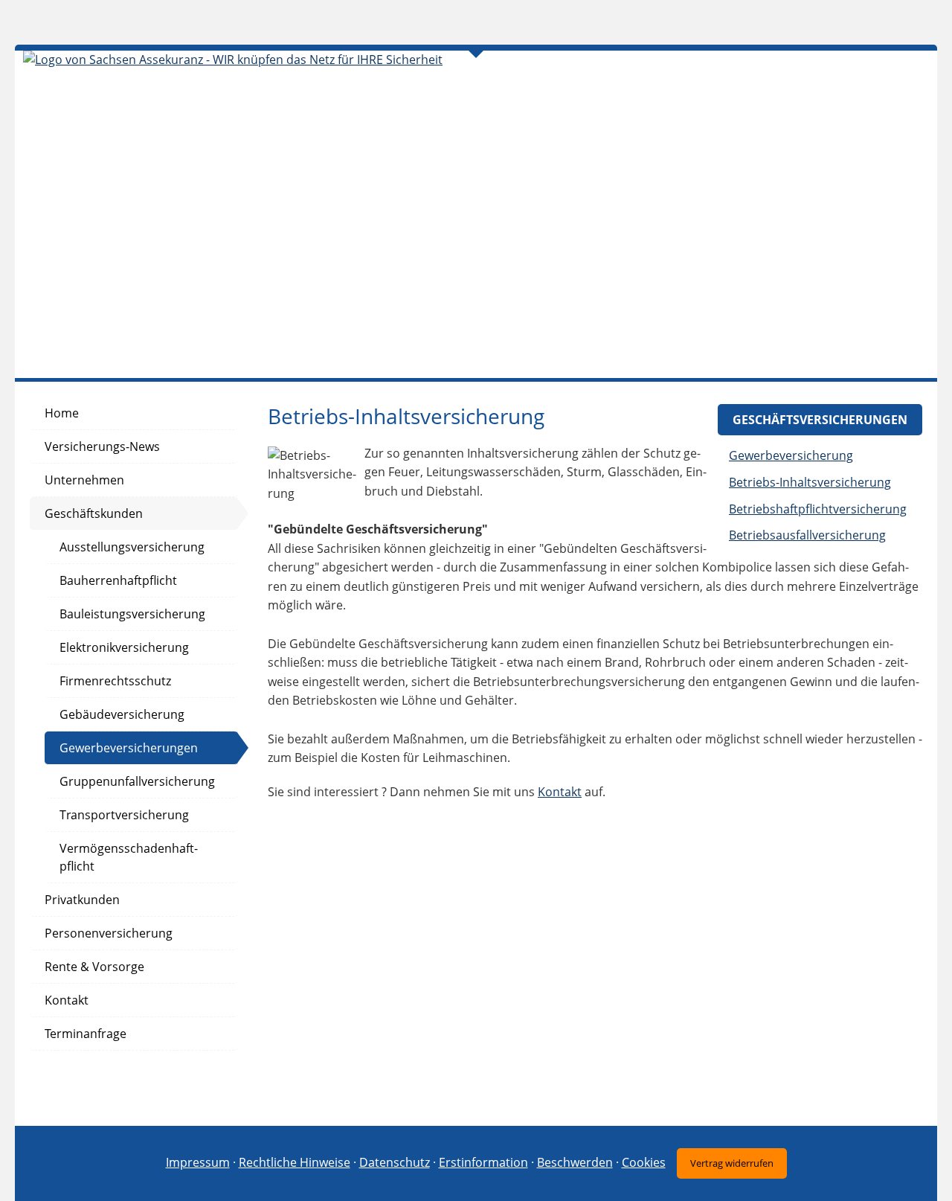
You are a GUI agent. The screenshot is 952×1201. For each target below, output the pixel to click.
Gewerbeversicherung (791, 455)
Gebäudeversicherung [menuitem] (122, 714)
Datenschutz (394, 1162)
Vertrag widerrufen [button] (732, 1163)
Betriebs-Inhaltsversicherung (810, 482)
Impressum (198, 1162)
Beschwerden (575, 1162)
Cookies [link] (644, 1162)
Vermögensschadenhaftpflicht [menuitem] (129, 857)
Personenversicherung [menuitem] (109, 933)
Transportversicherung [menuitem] (124, 815)
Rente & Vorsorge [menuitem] (94, 966)
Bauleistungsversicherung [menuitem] (132, 614)
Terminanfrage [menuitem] (85, 1033)
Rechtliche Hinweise (294, 1162)
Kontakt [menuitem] (67, 1000)
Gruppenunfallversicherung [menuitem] (137, 781)
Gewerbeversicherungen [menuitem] (129, 748)
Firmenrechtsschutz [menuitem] (115, 681)
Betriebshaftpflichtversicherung (818, 509)
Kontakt (560, 792)
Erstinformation (483, 1162)
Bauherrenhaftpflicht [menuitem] (118, 580)
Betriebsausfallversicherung (807, 535)
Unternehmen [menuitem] (84, 480)
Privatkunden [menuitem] (82, 899)
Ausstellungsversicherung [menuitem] (132, 547)
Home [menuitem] (62, 413)
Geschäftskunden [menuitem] (94, 513)
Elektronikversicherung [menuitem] (124, 647)
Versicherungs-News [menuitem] (102, 446)
